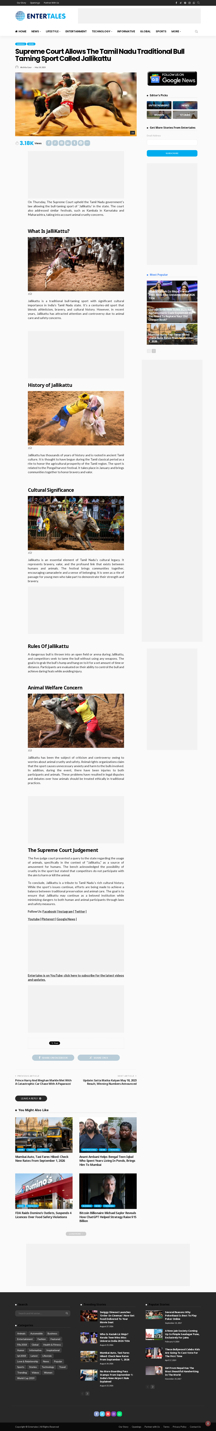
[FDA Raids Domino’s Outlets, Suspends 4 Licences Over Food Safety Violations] (44, 1191)
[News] (185, 105)
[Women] (159, 115)
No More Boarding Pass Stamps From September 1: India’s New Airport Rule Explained (116, 1376)
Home (22, 31)
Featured (55, 1339)
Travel (31, 1150)
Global (145, 31)
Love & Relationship (27, 1361)
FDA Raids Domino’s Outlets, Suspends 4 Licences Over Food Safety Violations (43, 1215)
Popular (58, 1361)
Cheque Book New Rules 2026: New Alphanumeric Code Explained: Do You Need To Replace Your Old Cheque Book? (171, 314)
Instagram (65, 911)
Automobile (36, 1333)
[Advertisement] (139, 16)
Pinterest (48, 919)
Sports (161, 31)
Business (87, 1206)
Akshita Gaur (26, 67)
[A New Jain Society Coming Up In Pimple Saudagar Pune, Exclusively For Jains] (154, 1334)
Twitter (80, 911)
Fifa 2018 (22, 1344)
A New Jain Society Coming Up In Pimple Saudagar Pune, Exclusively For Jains (182, 1334)
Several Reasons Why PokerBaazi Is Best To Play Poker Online (180, 1315)
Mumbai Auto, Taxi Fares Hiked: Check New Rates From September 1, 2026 (41, 1159)
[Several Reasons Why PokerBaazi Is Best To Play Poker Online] (154, 1314)
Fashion (42, 1339)
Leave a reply (29, 1098)
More (175, 31)
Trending (43, 1150)
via (132, 132)
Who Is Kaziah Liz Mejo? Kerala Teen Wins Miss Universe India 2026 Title (171, 294)
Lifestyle (52, 31)
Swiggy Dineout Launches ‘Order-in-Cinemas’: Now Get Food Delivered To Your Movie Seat (117, 1317)
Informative (126, 31)
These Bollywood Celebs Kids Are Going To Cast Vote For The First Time (182, 1353)
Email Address (154, 135)
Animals (21, 44)
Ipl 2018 (21, 1355)
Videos (35, 1372)
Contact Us (195, 1426)
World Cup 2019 (25, 1378)
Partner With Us (51, 2)
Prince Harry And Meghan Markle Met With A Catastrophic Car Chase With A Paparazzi (43, 1082)
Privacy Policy (179, 1426)
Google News (66, 919)
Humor (20, 1350)
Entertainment (76, 31)
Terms (166, 1426)
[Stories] (185, 115)
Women (48, 1372)
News (35, 31)
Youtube (34, 919)
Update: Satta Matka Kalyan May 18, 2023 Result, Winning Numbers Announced (110, 1082)
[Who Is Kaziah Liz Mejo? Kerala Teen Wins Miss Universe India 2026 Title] (88, 1337)
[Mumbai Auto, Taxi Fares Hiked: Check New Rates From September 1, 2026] (44, 1135)
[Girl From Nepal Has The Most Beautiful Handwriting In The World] (154, 1370)
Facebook (49, 911)
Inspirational (89, 1150)
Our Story (21, 2)
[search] (198, 3)
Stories (33, 1367)
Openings (35, 2)
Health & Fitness (52, 1344)
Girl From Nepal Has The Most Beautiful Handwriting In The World (181, 1371)
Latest (34, 1355)
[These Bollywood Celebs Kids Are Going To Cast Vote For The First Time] (154, 1353)
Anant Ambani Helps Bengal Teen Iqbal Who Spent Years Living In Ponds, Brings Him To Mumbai (107, 1161)
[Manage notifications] (208, 1423)
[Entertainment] (159, 105)
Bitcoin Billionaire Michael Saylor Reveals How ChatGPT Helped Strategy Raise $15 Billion (107, 1217)
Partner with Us (152, 1426)
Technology (101, 31)
